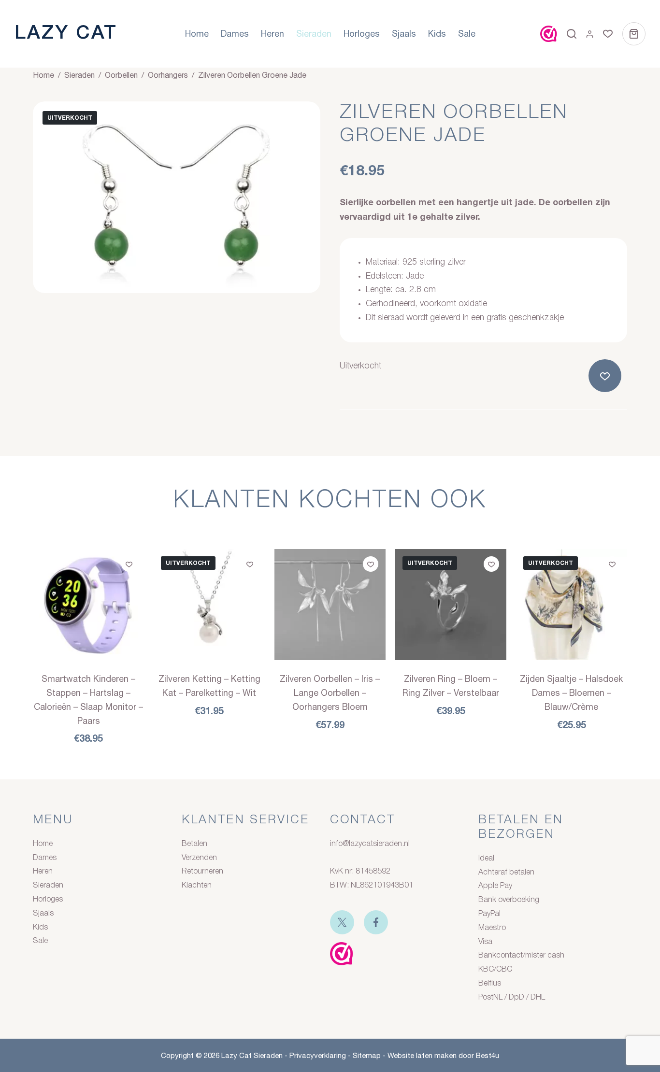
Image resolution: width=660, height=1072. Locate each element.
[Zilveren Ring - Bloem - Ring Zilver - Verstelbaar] (450, 604)
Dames (235, 33)
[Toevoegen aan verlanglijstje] (606, 375)
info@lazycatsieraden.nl (370, 844)
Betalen (194, 844)
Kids (437, 33)
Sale (466, 33)
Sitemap (367, 1055)
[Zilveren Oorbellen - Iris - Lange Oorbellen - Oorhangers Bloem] (330, 604)
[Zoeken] (571, 34)
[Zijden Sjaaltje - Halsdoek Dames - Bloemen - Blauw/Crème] (571, 604)
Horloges (362, 33)
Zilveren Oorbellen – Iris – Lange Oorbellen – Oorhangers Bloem (330, 693)
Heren (272, 33)
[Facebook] (376, 922)
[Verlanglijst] (608, 34)
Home (197, 33)
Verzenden (199, 858)
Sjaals (404, 33)
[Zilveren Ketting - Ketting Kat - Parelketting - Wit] (209, 604)
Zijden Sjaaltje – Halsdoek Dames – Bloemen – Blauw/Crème (571, 693)
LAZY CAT (65, 33)
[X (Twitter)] (342, 922)
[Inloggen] (589, 34)
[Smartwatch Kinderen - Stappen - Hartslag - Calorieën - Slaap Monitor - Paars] (88, 604)
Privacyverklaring (317, 1055)
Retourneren (202, 871)
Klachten (197, 885)
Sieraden (313, 33)
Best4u (487, 1055)
